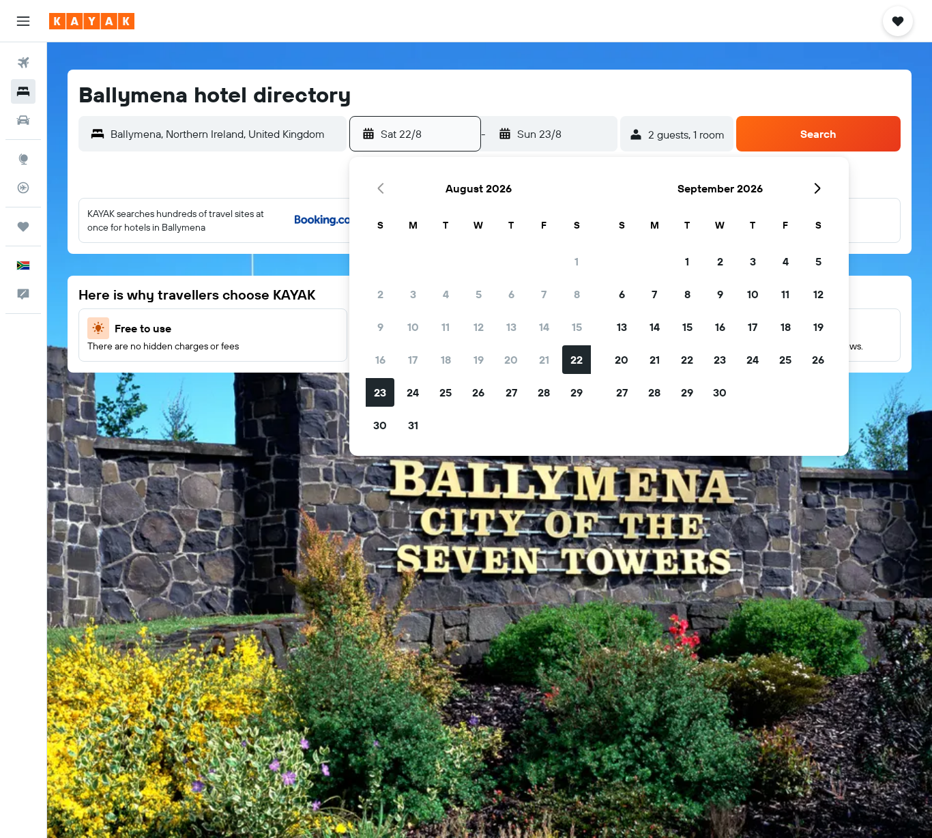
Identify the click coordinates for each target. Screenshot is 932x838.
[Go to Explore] (23, 159)
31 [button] (413, 425)
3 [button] (413, 294)
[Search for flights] (23, 62)
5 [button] (479, 294)
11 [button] (445, 327)
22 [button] (576, 359)
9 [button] (380, 327)
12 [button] (479, 327)
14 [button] (544, 327)
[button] (23, 21)
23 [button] (380, 392)
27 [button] (511, 392)
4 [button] (446, 294)
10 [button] (413, 327)
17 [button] (413, 359)
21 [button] (544, 359)
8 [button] (577, 294)
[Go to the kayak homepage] (91, 21)
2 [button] (380, 294)
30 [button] (380, 425)
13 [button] (511, 327)
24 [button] (413, 392)
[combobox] (225, 133)
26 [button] (478, 392)
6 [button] (511, 294)
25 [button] (445, 392)
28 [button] (544, 392)
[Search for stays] (23, 91)
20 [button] (511, 359)
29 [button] (576, 392)
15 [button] (577, 327)
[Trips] (23, 226)
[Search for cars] (23, 120)
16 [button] (380, 359)
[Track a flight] (23, 187)
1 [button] (576, 261)
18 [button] (446, 359)
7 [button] (544, 294)
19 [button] (479, 359)
